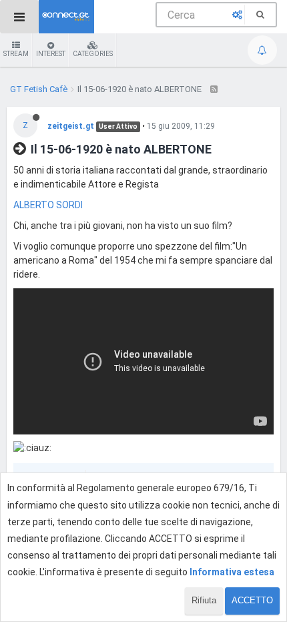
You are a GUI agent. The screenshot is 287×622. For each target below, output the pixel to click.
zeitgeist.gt (70, 126)
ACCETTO (252, 600)
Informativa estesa (232, 572)
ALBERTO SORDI (48, 205)
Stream (16, 53)
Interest (50, 53)
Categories (93, 53)
